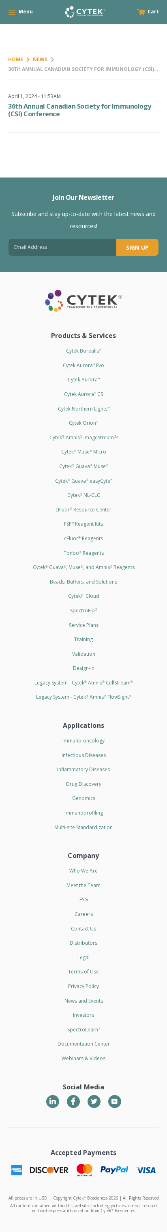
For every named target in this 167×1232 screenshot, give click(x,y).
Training (83, 639)
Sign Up (137, 247)
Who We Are (83, 870)
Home (15, 59)
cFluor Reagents (83, 538)
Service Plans (83, 625)
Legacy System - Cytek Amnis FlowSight (83, 696)
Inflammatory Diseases (83, 769)
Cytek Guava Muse (83, 466)
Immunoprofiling (83, 812)
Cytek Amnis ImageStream (83, 437)
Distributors (83, 942)
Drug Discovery (83, 784)
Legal (83, 957)
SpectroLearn (83, 1029)
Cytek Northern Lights (83, 408)
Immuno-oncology (83, 740)
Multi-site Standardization (83, 827)
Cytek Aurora (84, 379)
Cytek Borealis (83, 350)
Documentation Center (84, 1043)
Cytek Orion (83, 422)
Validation (83, 653)
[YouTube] (114, 1101)
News (40, 59)
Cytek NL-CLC (83, 495)
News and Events (83, 1000)
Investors (83, 1015)
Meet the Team (83, 885)
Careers (84, 914)
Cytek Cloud (83, 595)
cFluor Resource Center (83, 509)
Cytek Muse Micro (83, 451)
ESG (83, 899)
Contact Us (83, 928)
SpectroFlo (83, 610)
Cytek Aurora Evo (83, 365)
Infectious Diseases (84, 755)
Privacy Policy (83, 986)
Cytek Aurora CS (83, 394)
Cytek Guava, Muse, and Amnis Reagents (84, 567)
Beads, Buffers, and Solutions (83, 581)
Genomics (83, 798)
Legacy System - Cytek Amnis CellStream (83, 682)
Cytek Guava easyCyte (83, 480)
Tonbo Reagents (84, 553)
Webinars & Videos (83, 1058)
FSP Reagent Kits (83, 523)
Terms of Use (83, 971)
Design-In (83, 668)
